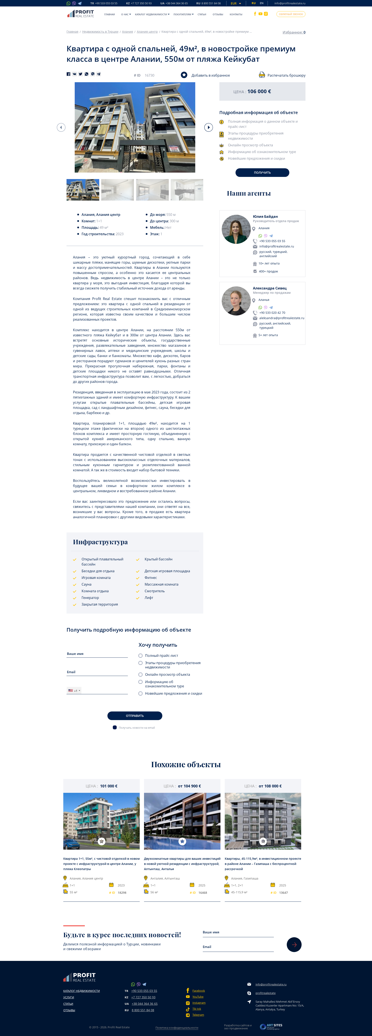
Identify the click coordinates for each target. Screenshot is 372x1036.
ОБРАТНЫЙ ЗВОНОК (291, 14)
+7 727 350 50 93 (143, 997)
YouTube (197, 996)
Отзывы (218, 14)
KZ (139, 3)
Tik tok (196, 1008)
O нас (125, 14)
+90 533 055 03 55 (272, 241)
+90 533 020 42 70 (272, 313)
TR (103, 3)
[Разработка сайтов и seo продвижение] (271, 1028)
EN (262, 3)
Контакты (236, 14)
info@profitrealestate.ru (289, 3)
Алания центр (147, 32)
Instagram (199, 1002)
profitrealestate (266, 993)
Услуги (68, 997)
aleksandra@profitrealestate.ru (281, 318)
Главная (109, 14)
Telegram (198, 1014)
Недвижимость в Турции (100, 32)
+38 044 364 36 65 (145, 1004)
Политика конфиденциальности (176, 1028)
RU (208, 3)
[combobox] (74, 690)
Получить (262, 172)
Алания (127, 32)
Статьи (202, 14)
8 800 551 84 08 (143, 1010)
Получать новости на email (137, 727)
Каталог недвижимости (151, 14)
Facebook (198, 990)
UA (174, 3)
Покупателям (182, 14)
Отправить (135, 716)
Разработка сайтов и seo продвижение (238, 1027)
